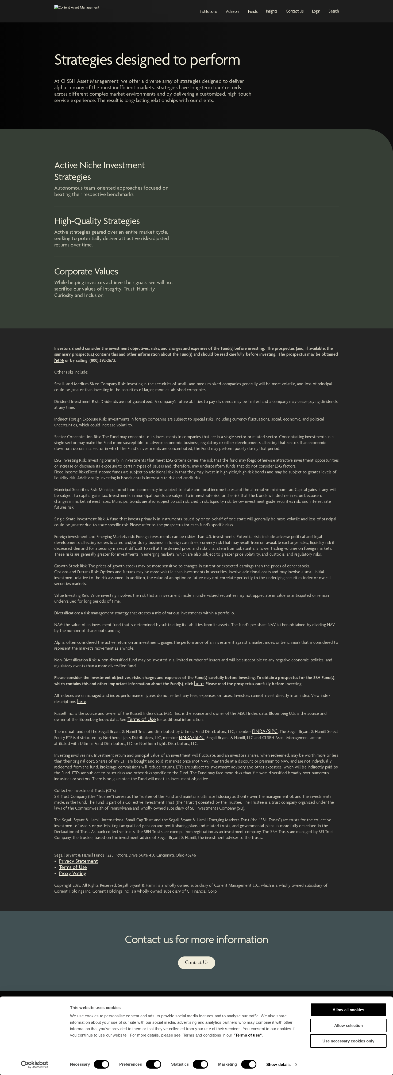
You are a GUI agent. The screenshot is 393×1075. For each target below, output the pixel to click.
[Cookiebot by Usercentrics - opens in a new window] (34, 1065)
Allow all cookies (348, 1009)
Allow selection (348, 1025)
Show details (278, 1064)
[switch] (153, 1064)
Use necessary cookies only (348, 1041)
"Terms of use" (247, 1035)
